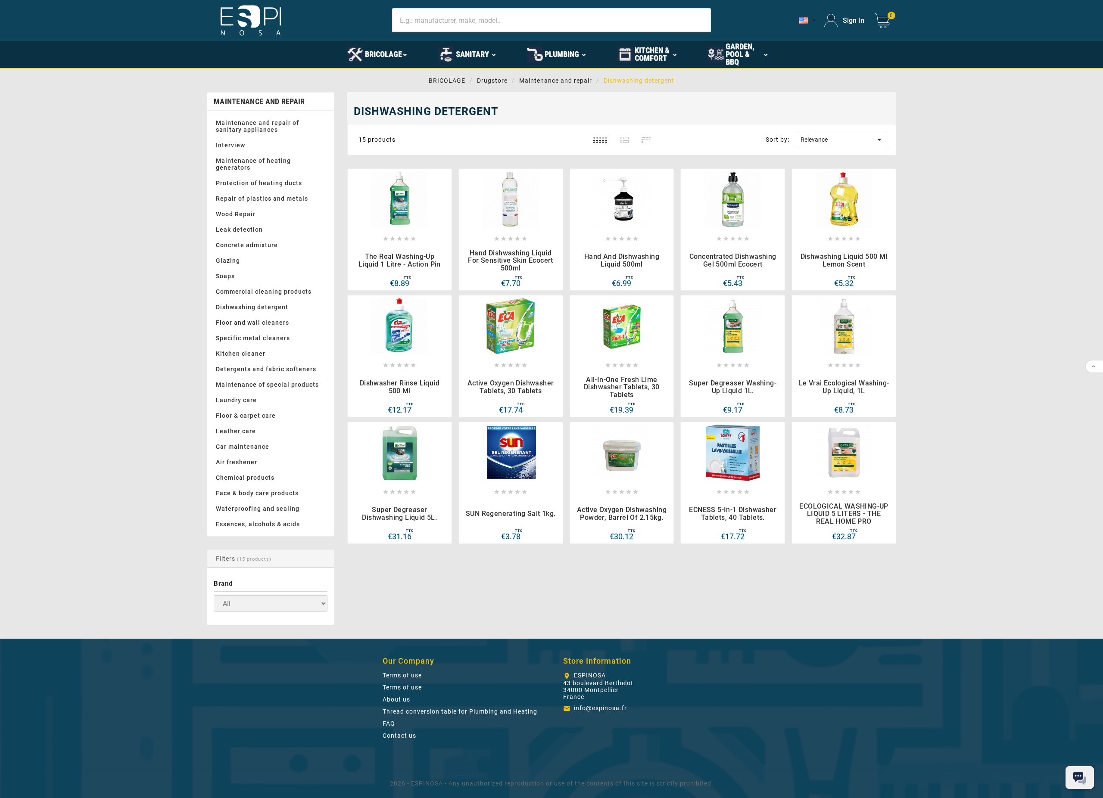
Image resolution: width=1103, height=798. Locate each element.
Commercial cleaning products (264, 291)
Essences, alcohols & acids (258, 524)
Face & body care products (257, 493)
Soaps (225, 276)
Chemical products (245, 477)
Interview (230, 145)
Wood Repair (235, 214)
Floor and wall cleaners (252, 322)
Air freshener (236, 462)
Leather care (236, 431)
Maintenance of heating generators (253, 164)
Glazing (228, 260)
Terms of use (402, 675)
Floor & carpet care (246, 415)
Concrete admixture (247, 245)
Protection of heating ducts (259, 183)
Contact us (399, 735)
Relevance (843, 139)
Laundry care (236, 400)
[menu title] (317, 54)
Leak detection (239, 229)
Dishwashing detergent (252, 307)
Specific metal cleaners (253, 338)
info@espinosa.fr (600, 708)
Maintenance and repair (259, 101)
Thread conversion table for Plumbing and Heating (460, 711)
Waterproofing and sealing (257, 508)
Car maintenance (242, 446)
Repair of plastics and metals (262, 198)
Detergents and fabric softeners (266, 369)
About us (396, 699)
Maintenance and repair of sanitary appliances (257, 126)
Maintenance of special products (267, 384)
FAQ (389, 723)
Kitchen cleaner (240, 353)
